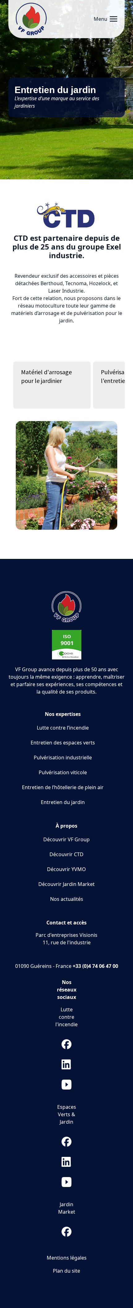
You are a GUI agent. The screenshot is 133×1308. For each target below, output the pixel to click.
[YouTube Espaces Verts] (66, 1182)
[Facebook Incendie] (66, 1044)
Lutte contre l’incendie (63, 727)
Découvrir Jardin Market (66, 884)
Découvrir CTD (66, 854)
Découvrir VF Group (66, 839)
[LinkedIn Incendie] (66, 1064)
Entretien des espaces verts (63, 742)
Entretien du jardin (63, 802)
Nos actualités (66, 899)
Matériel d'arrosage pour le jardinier (46, 376)
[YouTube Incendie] (66, 1085)
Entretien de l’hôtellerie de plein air (63, 787)
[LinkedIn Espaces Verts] (66, 1162)
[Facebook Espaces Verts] (66, 1142)
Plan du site (66, 1270)
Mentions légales (67, 1257)
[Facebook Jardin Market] (66, 1232)
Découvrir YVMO (66, 869)
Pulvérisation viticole (63, 772)
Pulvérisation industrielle (63, 757)
